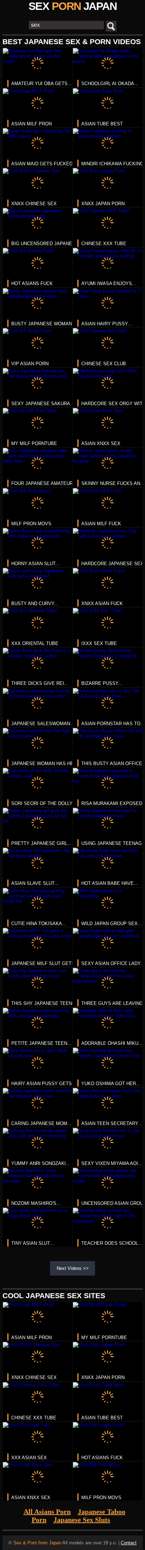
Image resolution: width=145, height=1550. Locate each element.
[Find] (111, 26)
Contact (129, 1542)
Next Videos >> (73, 1268)
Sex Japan (72, 6)
